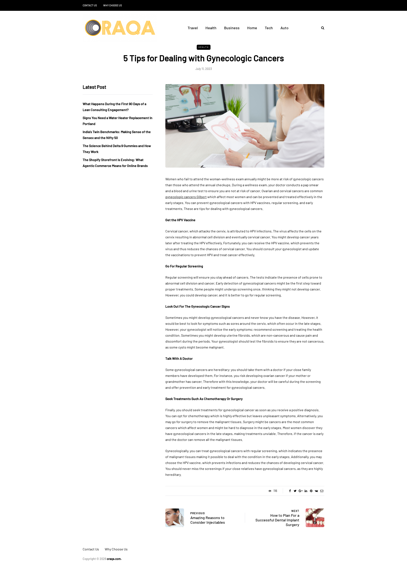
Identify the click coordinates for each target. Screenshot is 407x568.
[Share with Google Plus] (300, 491)
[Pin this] (311, 491)
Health (210, 27)
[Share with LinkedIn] (305, 491)
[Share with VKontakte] (316, 491)
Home (252, 27)
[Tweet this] (295, 491)
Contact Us (90, 5)
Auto (284, 27)
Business (232, 27)
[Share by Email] (321, 491)
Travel (193, 27)
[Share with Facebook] (290, 491)
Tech (269, 27)
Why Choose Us (112, 5)
